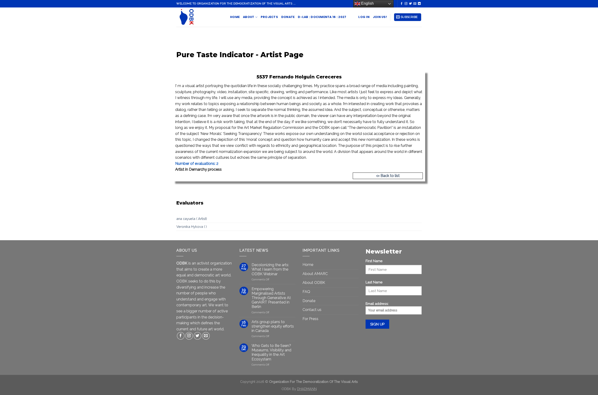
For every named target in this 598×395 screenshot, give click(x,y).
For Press (310, 319)
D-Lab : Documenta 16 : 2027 (322, 17)
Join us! (380, 17)
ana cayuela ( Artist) (191, 219)
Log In (364, 17)
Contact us (312, 309)
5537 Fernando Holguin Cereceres (299, 77)
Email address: (377, 304)
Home (235, 17)
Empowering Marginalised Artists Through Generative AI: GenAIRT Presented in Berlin (271, 298)
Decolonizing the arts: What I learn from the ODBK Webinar (270, 269)
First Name (374, 261)
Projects (269, 17)
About (248, 17)
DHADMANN (307, 389)
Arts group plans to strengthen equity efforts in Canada (273, 326)
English (367, 3)
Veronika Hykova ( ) (191, 227)
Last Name (374, 282)
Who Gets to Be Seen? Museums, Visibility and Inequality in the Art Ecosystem (271, 352)
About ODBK (314, 282)
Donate (288, 17)
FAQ (306, 291)
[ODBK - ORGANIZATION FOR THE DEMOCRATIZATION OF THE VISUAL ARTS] (199, 17)
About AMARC (315, 274)
